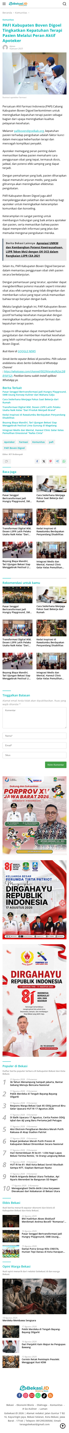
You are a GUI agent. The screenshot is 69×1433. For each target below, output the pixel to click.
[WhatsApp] (38, 1396)
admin (12, 46)
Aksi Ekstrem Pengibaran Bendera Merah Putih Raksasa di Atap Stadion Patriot (37, 1131)
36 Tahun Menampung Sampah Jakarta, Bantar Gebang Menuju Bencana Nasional (36, 1084)
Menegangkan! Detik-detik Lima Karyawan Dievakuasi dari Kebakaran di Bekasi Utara (36, 1190)
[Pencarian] (64, 4)
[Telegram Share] (57, 461)
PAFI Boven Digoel (14, 448)
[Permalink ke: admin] (5, 47)
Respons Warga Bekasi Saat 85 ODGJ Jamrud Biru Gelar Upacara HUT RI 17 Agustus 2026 (37, 1107)
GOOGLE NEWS (27, 351)
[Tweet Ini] (43, 461)
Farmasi (23, 442)
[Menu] (5, 4)
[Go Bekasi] (18, 4)
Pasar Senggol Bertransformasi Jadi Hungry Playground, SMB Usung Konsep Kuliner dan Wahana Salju (34, 393)
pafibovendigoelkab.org (29, 131)
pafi (51, 442)
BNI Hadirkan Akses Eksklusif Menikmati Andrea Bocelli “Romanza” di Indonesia (43, 1220)
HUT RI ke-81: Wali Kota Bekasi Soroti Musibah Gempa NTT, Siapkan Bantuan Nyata (36, 1166)
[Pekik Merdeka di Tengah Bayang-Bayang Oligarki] (11, 1331)
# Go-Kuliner (29, 1408)
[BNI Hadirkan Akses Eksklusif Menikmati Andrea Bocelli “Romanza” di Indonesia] (11, 1221)
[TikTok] (44, 1395)
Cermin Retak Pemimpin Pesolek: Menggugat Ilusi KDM (41, 1361)
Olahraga (42, 1405)
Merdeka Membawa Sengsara (19, 1320)
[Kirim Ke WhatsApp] (63, 461)
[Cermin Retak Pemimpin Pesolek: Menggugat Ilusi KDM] (11, 1362)
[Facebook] (19, 1396)
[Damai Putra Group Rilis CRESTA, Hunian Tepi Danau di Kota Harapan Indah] (11, 1251)
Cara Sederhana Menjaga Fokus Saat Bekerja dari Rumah (30, 401)
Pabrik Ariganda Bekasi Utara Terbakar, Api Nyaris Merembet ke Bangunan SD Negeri (34, 1178)
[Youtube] (31, 1396)
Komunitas (8, 19)
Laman (43, 1408)
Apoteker (9, 442)
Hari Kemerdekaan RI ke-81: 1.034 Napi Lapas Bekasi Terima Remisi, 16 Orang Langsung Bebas (37, 1154)
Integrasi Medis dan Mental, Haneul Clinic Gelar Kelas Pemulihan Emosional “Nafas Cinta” (33, 432)
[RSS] (50, 1396)
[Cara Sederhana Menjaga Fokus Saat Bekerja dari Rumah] (51, 484)
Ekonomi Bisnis (25, 1405)
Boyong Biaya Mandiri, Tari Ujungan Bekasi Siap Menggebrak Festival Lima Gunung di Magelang (30, 424)
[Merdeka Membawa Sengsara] (34, 1296)
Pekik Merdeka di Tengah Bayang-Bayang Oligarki (33, 1095)
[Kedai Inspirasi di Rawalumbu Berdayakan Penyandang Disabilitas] (51, 517)
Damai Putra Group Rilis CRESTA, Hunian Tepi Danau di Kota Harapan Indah (42, 1250)
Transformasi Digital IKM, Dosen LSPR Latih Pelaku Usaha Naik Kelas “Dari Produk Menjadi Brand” (31, 409)
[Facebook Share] (37, 461)
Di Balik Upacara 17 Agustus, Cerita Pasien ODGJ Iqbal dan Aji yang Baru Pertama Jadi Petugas (37, 1119)
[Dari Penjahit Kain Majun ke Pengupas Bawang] (11, 1347)
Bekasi (10, 1405)
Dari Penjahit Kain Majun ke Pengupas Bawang (43, 1346)
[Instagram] (25, 1396)
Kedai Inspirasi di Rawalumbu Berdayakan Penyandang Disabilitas (34, 416)
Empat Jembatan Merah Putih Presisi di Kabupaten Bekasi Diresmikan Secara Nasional (36, 1143)
